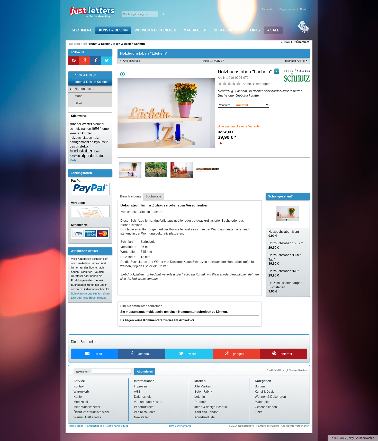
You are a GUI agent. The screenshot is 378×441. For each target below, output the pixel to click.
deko (84, 146)
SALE (274, 30)
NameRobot (76, 425)
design (74, 146)
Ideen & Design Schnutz (129, 43)
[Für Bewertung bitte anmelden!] (220, 83)
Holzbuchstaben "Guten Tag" (285, 259)
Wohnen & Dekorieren (155, 30)
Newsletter (82, 371)
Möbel (79, 96)
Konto (78, 397)
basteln (75, 156)
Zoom (122, 74)
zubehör (75, 124)
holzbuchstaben (81, 138)
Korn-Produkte (204, 417)
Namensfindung (94, 425)
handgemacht (79, 142)
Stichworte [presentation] (153, 196)
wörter (87, 124)
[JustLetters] (92, 12)
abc (100, 155)
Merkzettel (81, 402)
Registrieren (287, 9)
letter (96, 128)
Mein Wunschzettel (87, 407)
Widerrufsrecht (144, 407)
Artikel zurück (131, 60)
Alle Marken (202, 386)
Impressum (141, 386)
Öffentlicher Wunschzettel (91, 412)
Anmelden (268, 9)
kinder (87, 133)
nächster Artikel (294, 60)
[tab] (130, 197)
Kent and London (206, 412)
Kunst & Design (113, 30)
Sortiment (82, 30)
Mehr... (74, 160)
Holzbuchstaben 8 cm (283, 234)
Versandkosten (364, 437)
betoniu (199, 397)
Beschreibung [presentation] (130, 196)
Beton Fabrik (203, 391)
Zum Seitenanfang (180, 425)
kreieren (75, 133)
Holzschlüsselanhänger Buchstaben (285, 287)
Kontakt (79, 386)
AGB (137, 391)
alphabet (89, 155)
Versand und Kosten (148, 402)
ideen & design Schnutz (211, 407)
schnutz (75, 129)
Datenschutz (142, 397)
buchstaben (82, 150)
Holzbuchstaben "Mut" (283, 273)
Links (255, 30)
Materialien (195, 30)
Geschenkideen (228, 30)
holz (96, 138)
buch (97, 151)
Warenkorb (81, 391)
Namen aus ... (84, 89)
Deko (78, 103)
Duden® (200, 402)
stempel (98, 124)
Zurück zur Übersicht (295, 42)
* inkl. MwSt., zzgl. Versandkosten (287, 370)
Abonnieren (145, 371)
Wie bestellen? (144, 412)
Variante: (224, 105)
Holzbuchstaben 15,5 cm (285, 245)
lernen (106, 129)
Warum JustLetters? (87, 417)
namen (86, 129)
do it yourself (98, 142)
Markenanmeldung (117, 425)
